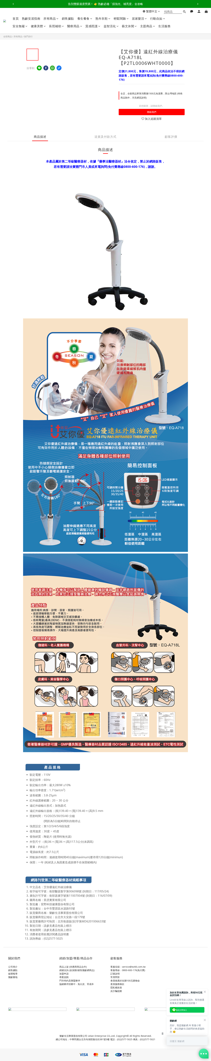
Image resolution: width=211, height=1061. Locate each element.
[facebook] (45, 67)
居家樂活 (138, 18)
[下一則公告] (197, 3)
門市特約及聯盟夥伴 (69, 980)
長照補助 (55, 26)
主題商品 (146, 26)
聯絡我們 (151, 112)
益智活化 (110, 26)
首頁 (16, 18)
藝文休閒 (128, 26)
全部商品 (7, 36)
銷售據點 (68, 18)
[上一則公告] (13, 3)
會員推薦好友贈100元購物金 (125, 980)
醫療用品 (73, 26)
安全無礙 (19, 26)
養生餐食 (83, 18)
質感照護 (91, 26)
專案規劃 (64, 977)
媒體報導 (12, 973)
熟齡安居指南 (31, 18)
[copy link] (59, 67)
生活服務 (164, 26)
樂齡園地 (12, 977)
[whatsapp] (52, 67)
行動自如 (156, 18)
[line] (39, 67)
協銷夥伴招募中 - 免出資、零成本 (76, 984)
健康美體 (37, 26)
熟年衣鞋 (101, 18)
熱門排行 (28, 36)
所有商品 (50, 18)
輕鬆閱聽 (120, 18)
